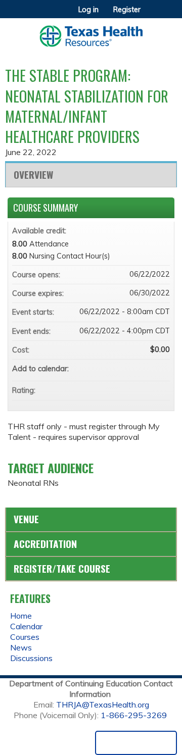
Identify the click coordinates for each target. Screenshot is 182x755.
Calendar (26, 626)
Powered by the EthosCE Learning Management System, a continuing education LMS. (136, 743)
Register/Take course (62, 568)
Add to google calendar (122, 369)
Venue (26, 519)
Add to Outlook (162, 369)
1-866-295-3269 (134, 715)
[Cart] (152, 14)
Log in (88, 9)
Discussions (31, 658)
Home (21, 616)
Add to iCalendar (149, 368)
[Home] (91, 32)
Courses (24, 637)
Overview (33, 174)
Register (127, 9)
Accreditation (45, 543)
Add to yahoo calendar (135, 369)
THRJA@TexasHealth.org (102, 704)
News (21, 647)
